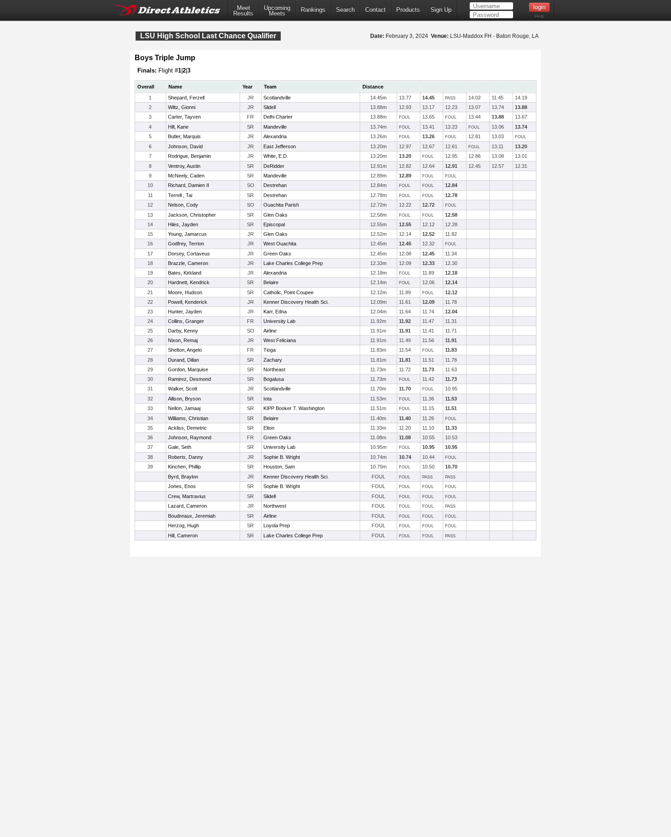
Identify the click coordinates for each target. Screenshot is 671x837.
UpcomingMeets (277, 11)
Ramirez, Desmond (189, 379)
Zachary (272, 360)
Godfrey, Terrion (186, 243)
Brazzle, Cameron (188, 263)
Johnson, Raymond (189, 437)
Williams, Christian (188, 418)
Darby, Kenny (183, 330)
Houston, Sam (279, 466)
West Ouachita (279, 243)
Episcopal (274, 224)
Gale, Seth (179, 447)
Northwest (274, 506)
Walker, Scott (182, 388)
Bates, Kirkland (184, 273)
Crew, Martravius (187, 496)
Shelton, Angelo (185, 350)
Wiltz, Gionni (181, 107)
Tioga (269, 350)
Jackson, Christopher (192, 215)
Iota (267, 398)
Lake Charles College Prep (293, 263)
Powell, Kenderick (187, 302)
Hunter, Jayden (185, 311)
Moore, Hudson (185, 292)
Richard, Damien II (188, 185)
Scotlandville (277, 97)
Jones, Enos (182, 486)
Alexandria (275, 136)
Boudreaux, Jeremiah (191, 516)
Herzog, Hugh (183, 525)
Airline (270, 330)
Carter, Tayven (184, 117)
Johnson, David (185, 146)
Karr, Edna (275, 311)
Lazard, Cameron (187, 506)
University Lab (279, 321)
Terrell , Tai (180, 195)
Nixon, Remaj (183, 340)
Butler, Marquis (184, 136)
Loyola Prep (276, 525)
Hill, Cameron (183, 535)
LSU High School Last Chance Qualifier (208, 36)
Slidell (269, 107)
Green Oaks (277, 253)
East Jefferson (279, 146)
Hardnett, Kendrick (189, 282)
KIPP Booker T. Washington (294, 408)
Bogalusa (273, 379)
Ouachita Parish (281, 205)
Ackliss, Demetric (187, 428)
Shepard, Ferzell (186, 97)
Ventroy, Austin (184, 166)
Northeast (274, 369)
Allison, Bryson (184, 398)
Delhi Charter (278, 117)
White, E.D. (275, 156)
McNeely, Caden (186, 175)
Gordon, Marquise (188, 369)
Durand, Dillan (183, 360)
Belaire (270, 282)
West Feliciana (279, 340)
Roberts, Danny (185, 457)
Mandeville (275, 127)
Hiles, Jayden (183, 224)
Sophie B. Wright (281, 457)
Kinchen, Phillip (184, 466)
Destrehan (275, 185)
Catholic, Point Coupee (288, 292)
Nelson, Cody (183, 205)
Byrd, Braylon (183, 476)
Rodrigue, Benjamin (189, 156)
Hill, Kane (178, 127)
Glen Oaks (275, 215)
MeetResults (243, 11)
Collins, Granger (186, 321)
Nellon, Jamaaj (184, 408)
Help (539, 16)
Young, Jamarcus (187, 234)
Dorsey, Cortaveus (189, 253)
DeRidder (273, 166)
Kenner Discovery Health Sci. (296, 302)
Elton (268, 428)
